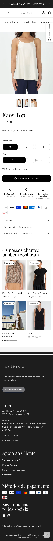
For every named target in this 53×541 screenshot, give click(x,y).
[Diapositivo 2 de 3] (26, 103)
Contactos (7, 474)
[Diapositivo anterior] (3, 4)
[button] (49, 32)
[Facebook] (4, 515)
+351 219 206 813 (10, 440)
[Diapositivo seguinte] (50, 4)
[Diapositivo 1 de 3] (19, 103)
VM (39, 526)
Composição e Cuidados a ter (18, 227)
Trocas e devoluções (12, 460)
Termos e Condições (14, 535)
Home (6, 22)
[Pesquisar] (9, 13)
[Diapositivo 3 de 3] (34, 103)
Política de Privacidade (37, 535)
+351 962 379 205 (10, 435)
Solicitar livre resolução (13, 470)
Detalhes (8, 220)
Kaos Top (44, 22)
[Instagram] (9, 515)
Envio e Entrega (10, 465)
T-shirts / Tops (29, 22)
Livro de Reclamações (27, 538)
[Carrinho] (49, 13)
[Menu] (3, 12)
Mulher (15, 22)
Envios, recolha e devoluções (18, 233)
